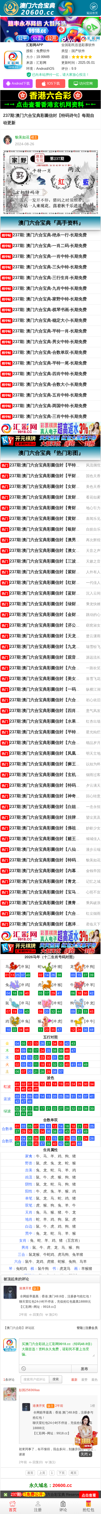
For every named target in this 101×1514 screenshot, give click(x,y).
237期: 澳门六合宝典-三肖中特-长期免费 (44, 416)
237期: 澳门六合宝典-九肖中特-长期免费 (44, 288)
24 (54, 1314)
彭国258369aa (29, 1390)
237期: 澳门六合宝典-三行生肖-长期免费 (44, 277)
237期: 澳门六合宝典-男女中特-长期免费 (44, 341)
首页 (13, 1509)
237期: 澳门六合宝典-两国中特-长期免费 (44, 405)
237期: (16, 1494)
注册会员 (91, 1328)
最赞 (84, 1379)
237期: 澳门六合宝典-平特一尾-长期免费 (44, 363)
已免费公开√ (33, 1494)
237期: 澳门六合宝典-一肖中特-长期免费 (44, 256)
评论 (63, 1509)
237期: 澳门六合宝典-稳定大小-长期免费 (44, 320)
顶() (53, 1314)
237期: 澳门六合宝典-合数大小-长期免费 (44, 384)
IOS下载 (53, 83)
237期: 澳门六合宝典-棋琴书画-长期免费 (44, 309)
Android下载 (21, 83)
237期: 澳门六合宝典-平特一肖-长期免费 (44, 331)
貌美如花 (22, 137)
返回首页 (92, 13)
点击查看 (89, 1495)
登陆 (80, 1328)
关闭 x (86, 1454)
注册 (38, 1509)
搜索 (56, 1379)
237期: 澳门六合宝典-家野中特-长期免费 (44, 299)
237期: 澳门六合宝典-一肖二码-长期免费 (44, 245)
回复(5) (38, 1314)
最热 (94, 1379)
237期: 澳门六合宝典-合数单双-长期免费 (44, 352)
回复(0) (38, 1462)
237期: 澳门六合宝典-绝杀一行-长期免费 (44, 235)
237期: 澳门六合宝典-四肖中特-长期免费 (44, 373)
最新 (74, 1379)
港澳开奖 (25, 1288)
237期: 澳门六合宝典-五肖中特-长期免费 (44, 395)
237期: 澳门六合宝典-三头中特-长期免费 (44, 267)
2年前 (23, 1314)
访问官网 (86, 83)
